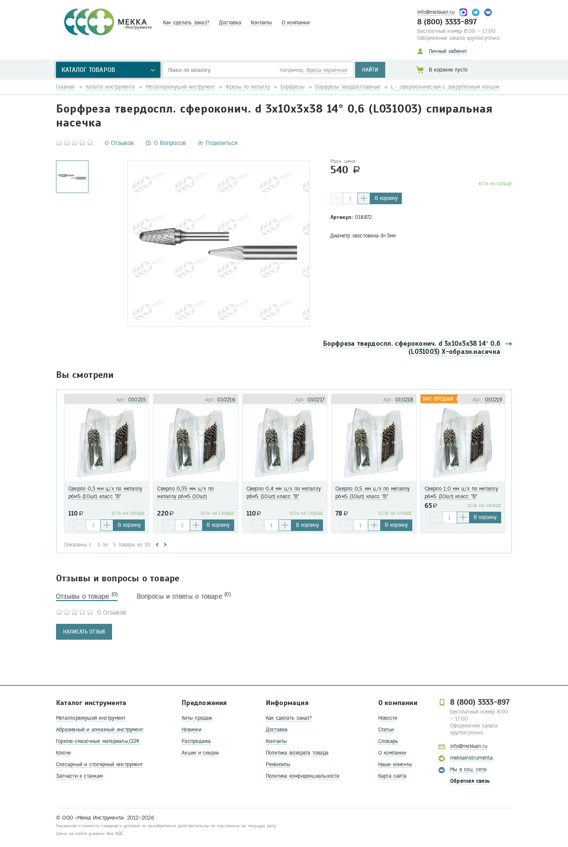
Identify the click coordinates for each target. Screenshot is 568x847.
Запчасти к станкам (79, 776)
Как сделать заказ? (186, 23)
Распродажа (196, 741)
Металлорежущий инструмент (91, 718)
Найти (370, 70)
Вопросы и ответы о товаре (184, 596)
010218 (404, 400)
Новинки (191, 730)
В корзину (386, 198)
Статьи (386, 730)
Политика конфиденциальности (303, 776)
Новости (388, 718)
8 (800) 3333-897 (447, 22)
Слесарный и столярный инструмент (99, 764)
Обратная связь (470, 781)
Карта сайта (392, 776)
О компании (296, 23)
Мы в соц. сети (468, 769)
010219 (493, 400)
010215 (137, 400)
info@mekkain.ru (435, 12)
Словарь (388, 741)
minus (336, 198)
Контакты (261, 23)
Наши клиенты (395, 764)
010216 (226, 400)
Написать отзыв (84, 631)
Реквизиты (278, 764)
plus (363, 198)
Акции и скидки (200, 753)
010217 (316, 400)
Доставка (230, 23)
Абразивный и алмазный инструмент (99, 730)
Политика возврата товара (297, 753)
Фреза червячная (326, 70)
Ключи (63, 753)
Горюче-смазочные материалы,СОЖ (98, 741)
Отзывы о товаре (86, 596)
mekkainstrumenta (471, 758)
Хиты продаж (197, 718)
